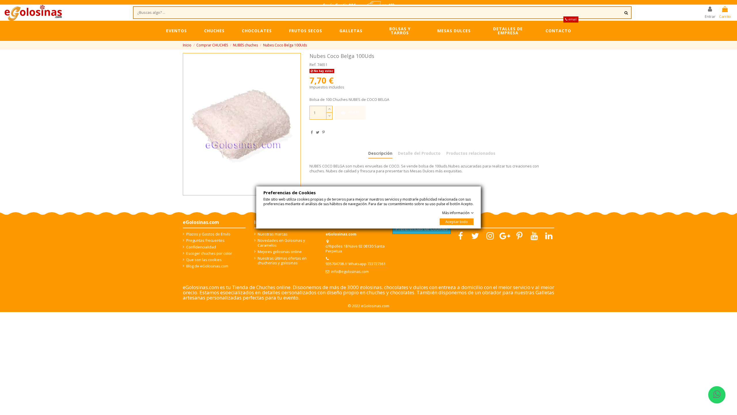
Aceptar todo (456, 221)
